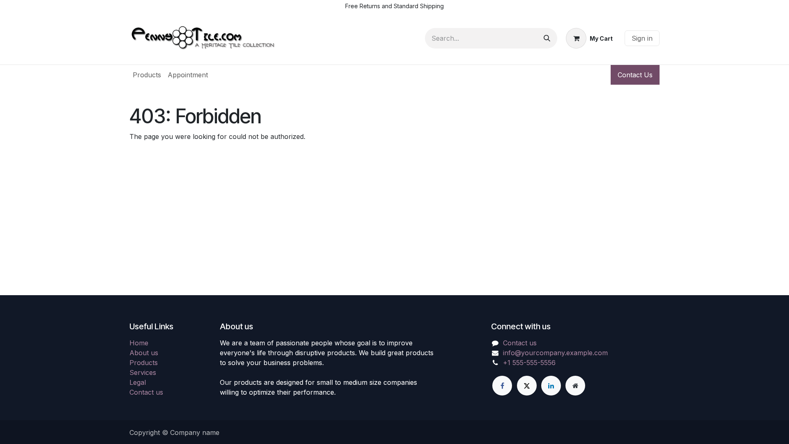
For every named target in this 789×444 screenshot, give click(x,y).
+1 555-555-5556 (529, 362)
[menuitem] (146, 75)
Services (142, 372)
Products (143, 362)
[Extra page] (575, 385)
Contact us (146, 392)
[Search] (547, 38)
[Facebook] (502, 385)
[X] (527, 385)
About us (143, 353)
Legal (137, 382)
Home (138, 343)
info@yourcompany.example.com (555, 353)
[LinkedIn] (551, 385)
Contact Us (635, 75)
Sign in (642, 38)
